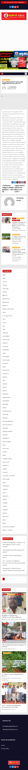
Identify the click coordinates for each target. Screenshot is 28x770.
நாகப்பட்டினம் (6, 448)
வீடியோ (4, 520)
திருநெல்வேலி (6, 401)
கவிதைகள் (5, 333)
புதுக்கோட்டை (6, 465)
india (4, 278)
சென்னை (5, 377)
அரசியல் (14, 218)
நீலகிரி (4, 455)
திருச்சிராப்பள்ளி (6, 397)
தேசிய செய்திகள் (7, 441)
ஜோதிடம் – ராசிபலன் (7, 530)
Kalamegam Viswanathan (19, 619)
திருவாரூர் (5, 418)
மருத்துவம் (5, 489)
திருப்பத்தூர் (5, 404)
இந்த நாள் (5, 295)
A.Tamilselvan (12, 87)
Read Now (14, 60)
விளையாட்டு (5, 516)
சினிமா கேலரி (6, 370)
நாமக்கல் (5, 452)
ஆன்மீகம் (5, 292)
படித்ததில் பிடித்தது (7, 458)
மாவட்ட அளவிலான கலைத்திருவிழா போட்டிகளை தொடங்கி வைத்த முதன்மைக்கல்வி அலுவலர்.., (14, 563)
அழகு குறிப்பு (6, 288)
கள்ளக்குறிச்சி (6, 336)
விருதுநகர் (5, 509)
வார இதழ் (5, 503)
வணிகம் (5, 499)
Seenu (14, 649)
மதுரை (18, 220)
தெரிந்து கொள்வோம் (7, 431)
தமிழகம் (14, 220)
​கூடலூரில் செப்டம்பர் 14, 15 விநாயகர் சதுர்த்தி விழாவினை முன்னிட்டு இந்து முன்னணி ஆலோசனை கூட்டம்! (19, 252)
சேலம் (4, 380)
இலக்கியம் (5, 305)
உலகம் (4, 319)
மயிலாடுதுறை (6, 486)
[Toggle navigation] (26, 73)
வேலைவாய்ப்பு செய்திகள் (8, 527)
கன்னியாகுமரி (6, 339)
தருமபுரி (4, 390)
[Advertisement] (14, 36)
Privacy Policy (5, 748)
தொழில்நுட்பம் (6, 438)
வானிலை (5, 506)
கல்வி (4, 329)
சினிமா (4, 367)
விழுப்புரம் (5, 513)
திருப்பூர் (4, 407)
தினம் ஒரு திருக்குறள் (8, 421)
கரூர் (4, 326)
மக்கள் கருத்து (6, 479)
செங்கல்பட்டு (6, 373)
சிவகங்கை (5, 363)
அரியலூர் (5, 285)
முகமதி (14, 709)
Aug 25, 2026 (15, 228)
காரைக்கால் (5, 346)
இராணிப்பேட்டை (6, 299)
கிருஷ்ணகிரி (6, 350)
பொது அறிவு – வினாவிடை (9, 475)
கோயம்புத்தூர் (6, 356)
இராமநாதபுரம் (6, 302)
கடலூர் (4, 322)
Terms (3, 745)
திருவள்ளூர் (5, 414)
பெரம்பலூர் (5, 472)
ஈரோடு (4, 312)
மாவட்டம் (5, 492)
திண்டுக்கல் (5, 394)
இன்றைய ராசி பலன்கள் (8, 309)
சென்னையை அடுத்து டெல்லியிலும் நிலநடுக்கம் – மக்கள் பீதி (8, 188)
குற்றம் (4, 353)
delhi (4, 275)
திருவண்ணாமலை (7, 411)
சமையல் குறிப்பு (6, 360)
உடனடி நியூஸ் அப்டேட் (6, 79)
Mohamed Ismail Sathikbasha (16, 242)
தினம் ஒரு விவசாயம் (7, 424)
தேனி (4, 445)
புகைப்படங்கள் (6, 462)
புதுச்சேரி (5, 469)
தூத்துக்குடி (5, 428)
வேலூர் (4, 523)
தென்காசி (5, 435)
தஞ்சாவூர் (5, 384)
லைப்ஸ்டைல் (5, 496)
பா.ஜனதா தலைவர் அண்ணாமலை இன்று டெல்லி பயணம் (19, 188)
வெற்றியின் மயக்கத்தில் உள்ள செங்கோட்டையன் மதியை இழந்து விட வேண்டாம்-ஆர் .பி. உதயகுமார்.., (14, 544)
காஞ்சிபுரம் (5, 343)
